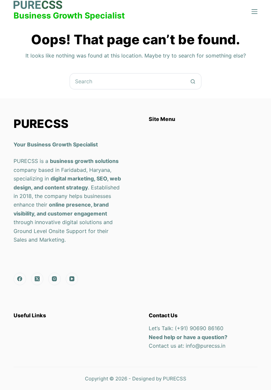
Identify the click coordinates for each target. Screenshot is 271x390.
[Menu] (254, 12)
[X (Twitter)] (37, 279)
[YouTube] (72, 279)
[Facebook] (20, 279)
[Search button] (192, 81)
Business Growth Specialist (69, 15)
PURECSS (174, 378)
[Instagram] (54, 279)
